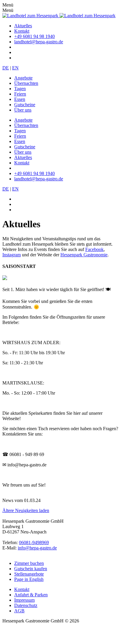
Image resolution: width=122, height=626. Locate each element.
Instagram (11, 254)
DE (5, 67)
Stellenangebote (29, 573)
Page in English (29, 579)
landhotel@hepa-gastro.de (38, 41)
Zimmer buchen (29, 563)
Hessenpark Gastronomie (83, 254)
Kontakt (21, 31)
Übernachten (26, 83)
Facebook (94, 249)
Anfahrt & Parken (31, 594)
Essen (19, 99)
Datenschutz (25, 605)
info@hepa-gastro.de (37, 547)
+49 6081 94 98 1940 (34, 36)
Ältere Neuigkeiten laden (25, 510)
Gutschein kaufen (30, 568)
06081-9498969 (34, 542)
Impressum (24, 600)
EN (15, 67)
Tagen (20, 88)
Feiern (20, 93)
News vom (12, 500)
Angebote (23, 77)
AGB (19, 610)
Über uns (22, 109)
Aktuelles (23, 25)
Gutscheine (24, 104)
